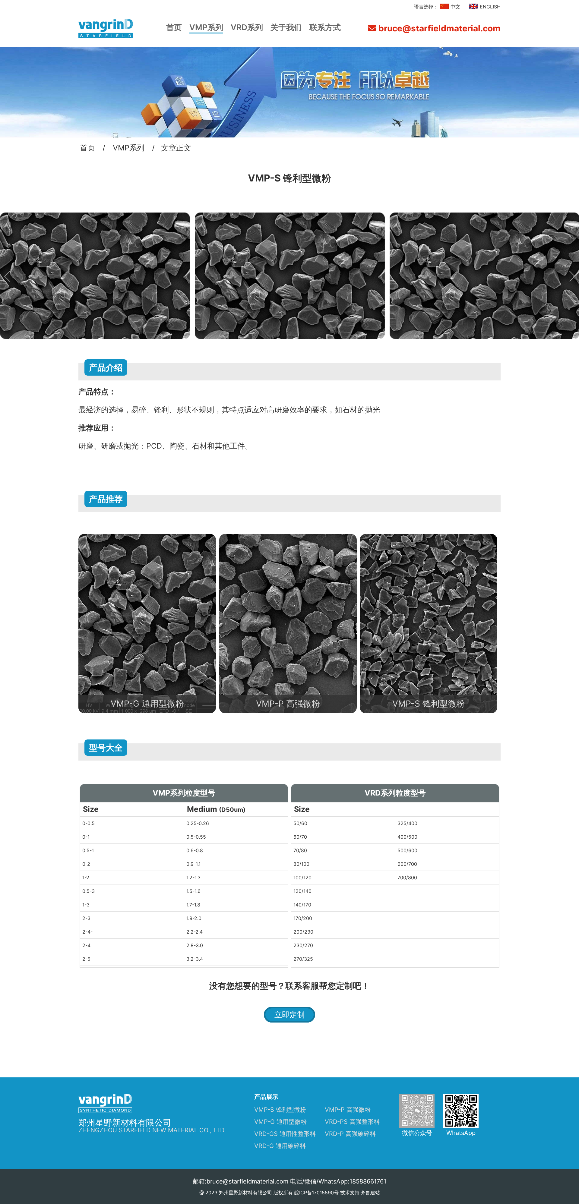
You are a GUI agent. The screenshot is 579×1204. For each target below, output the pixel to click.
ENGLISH (489, 7)
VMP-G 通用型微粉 (280, 1121)
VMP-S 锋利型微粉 (280, 1109)
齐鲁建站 (370, 1193)
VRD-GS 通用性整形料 (285, 1133)
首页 (174, 27)
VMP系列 (206, 27)
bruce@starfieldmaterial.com (438, 28)
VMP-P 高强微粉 (348, 1109)
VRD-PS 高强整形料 (352, 1121)
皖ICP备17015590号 (316, 1193)
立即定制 (289, 1014)
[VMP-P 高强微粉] (288, 538)
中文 (454, 7)
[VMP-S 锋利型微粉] (428, 538)
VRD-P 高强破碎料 (350, 1133)
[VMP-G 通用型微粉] (147, 538)
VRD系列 (247, 27)
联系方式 (325, 27)
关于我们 (286, 27)
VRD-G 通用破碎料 (280, 1145)
